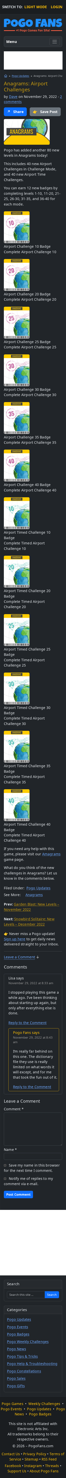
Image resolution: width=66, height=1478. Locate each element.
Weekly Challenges (44, 1403)
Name (10, 1149)
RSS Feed (49, 1459)
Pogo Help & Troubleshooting (32, 1363)
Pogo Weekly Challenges (28, 1341)
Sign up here (14, 939)
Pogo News (16, 1349)
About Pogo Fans (44, 1471)
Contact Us (11, 1454)
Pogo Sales (16, 1378)
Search (52, 1295)
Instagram (33, 1465)
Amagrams (51, 854)
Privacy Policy (34, 1454)
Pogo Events (17, 1327)
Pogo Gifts (16, 1386)
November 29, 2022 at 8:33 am (31, 983)
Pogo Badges (18, 1334)
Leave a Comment (19, 957)
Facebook (13, 1465)
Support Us (17, 1471)
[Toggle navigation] (55, 41)
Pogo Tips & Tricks (22, 1356)
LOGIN (56, 7)
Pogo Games (12, 1403)
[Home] (6, 76)
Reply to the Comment (27, 1022)
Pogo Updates (20, 76)
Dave (13, 96)
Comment (13, 1109)
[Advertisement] (33, 60)
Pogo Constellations (24, 1371)
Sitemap (31, 1459)
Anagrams (34, 894)
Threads (52, 1465)
